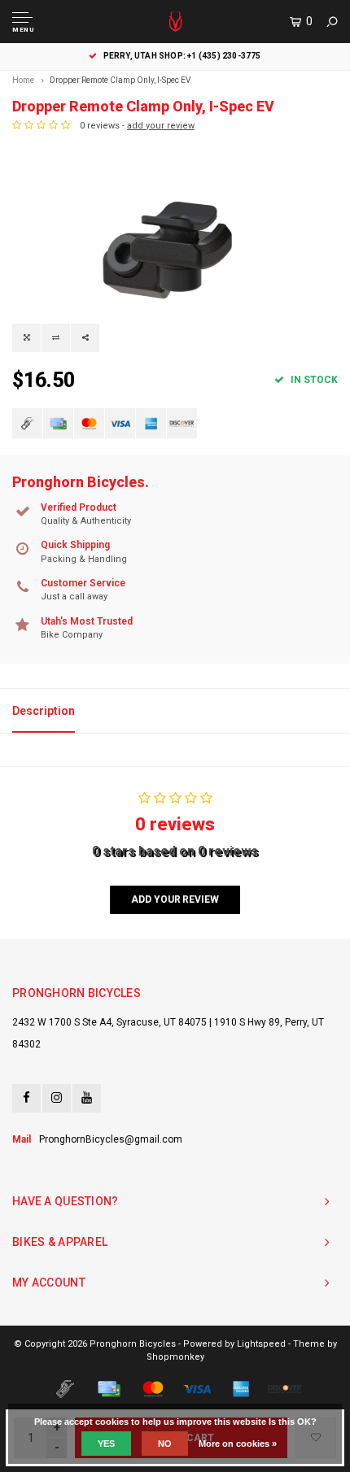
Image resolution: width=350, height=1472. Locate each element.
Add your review (174, 899)
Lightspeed (261, 1344)
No (165, 1443)
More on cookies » (238, 1443)
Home (23, 80)
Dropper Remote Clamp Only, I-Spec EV (120, 80)
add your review (161, 125)
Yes (106, 1443)
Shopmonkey (175, 1357)
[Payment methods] (27, 423)
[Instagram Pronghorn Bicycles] (56, 1098)
